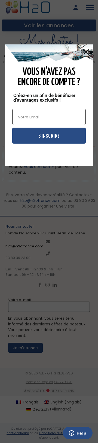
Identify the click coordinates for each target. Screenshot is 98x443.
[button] (85, 52)
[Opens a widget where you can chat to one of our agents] (78, 433)
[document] (49, 221)
